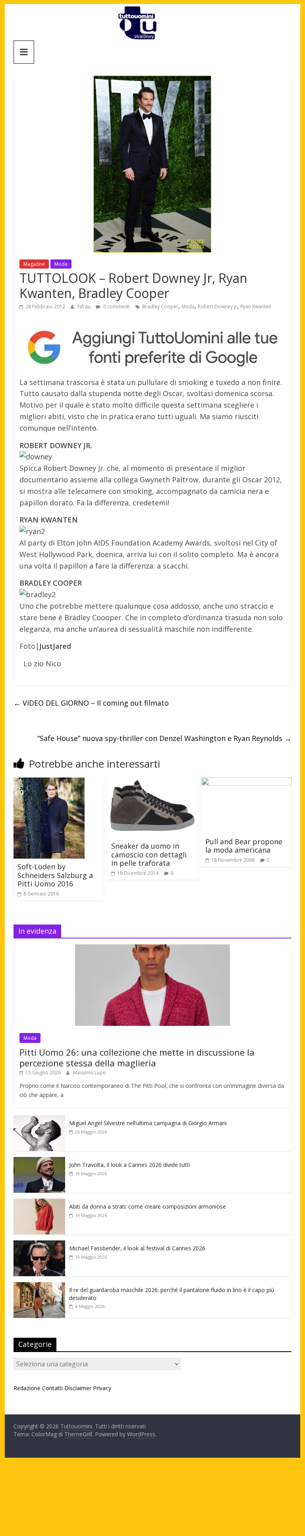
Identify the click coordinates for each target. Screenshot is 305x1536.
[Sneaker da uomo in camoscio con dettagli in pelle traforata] (152, 782)
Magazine (34, 264)
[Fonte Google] (152, 347)
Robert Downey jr (217, 306)
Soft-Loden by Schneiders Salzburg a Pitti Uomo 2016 (55, 875)
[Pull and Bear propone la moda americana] (246, 782)
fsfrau (84, 306)
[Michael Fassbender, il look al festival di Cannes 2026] (39, 1244)
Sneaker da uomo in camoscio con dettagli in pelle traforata (149, 854)
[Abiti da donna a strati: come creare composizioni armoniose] (39, 1203)
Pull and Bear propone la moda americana (243, 846)
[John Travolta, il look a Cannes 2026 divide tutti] (39, 1161)
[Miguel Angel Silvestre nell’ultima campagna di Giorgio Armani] (39, 1119)
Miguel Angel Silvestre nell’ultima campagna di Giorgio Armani (148, 1123)
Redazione (27, 1388)
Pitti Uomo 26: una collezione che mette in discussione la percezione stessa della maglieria (137, 1057)
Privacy (102, 1388)
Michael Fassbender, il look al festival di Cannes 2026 (137, 1248)
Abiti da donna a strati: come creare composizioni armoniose (147, 1206)
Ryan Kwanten (255, 306)
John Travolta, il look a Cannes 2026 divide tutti (129, 1164)
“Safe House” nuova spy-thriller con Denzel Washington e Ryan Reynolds (164, 738)
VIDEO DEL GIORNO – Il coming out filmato (91, 703)
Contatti (52, 1388)
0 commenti (116, 306)
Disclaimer (77, 1388)
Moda (61, 264)
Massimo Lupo (89, 1072)
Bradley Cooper (160, 306)
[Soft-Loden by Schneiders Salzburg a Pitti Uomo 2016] (49, 782)
